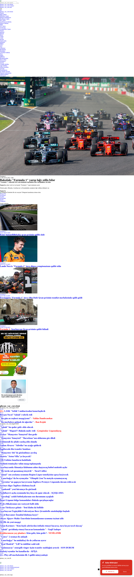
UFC (1, 45)
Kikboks (2, 42)
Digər (1, 55)
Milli (1, 25)
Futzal (2, 30)
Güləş (1, 36)
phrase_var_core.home (6, 11)
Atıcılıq (2, 68)
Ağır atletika (3, 65)
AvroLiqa (3, 27)
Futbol (2, 13)
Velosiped (3, 76)
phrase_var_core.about (6, 4)
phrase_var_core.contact (7, 6)
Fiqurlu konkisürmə (5, 73)
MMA (2, 44)
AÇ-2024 (2, 26)
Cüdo (1, 38)
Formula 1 (3, 61)
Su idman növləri (5, 71)
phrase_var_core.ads (6, 7)
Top (1, 46)
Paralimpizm (3, 70)
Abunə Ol (3, 194)
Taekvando (3, 41)
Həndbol (2, 51)
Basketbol (3, 49)
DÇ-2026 (2, 20)
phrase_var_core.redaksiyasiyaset (9, 567)
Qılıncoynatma (4, 67)
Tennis (2, 63)
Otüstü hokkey (4, 74)
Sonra (125, 571)
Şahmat (2, 32)
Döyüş (2, 33)
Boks (1, 35)
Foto (1, 54)
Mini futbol (3, 14)
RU (1, 10)
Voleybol (2, 48)
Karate (2, 39)
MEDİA (2, 57)
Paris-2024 (3, 60)
